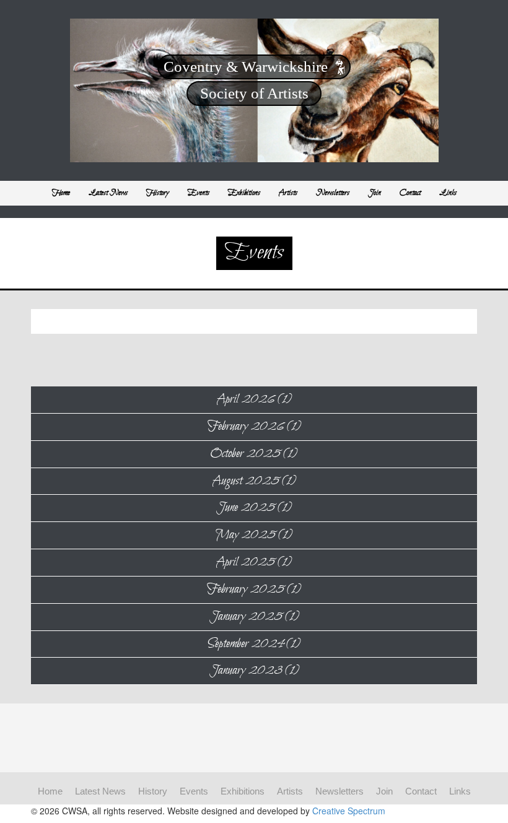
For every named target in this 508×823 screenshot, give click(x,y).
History (157, 193)
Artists (288, 193)
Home (61, 193)
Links (448, 193)
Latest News (108, 193)
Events (198, 193)
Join (374, 193)
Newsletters (332, 193)
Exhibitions (244, 193)
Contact (410, 193)
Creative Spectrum (348, 810)
